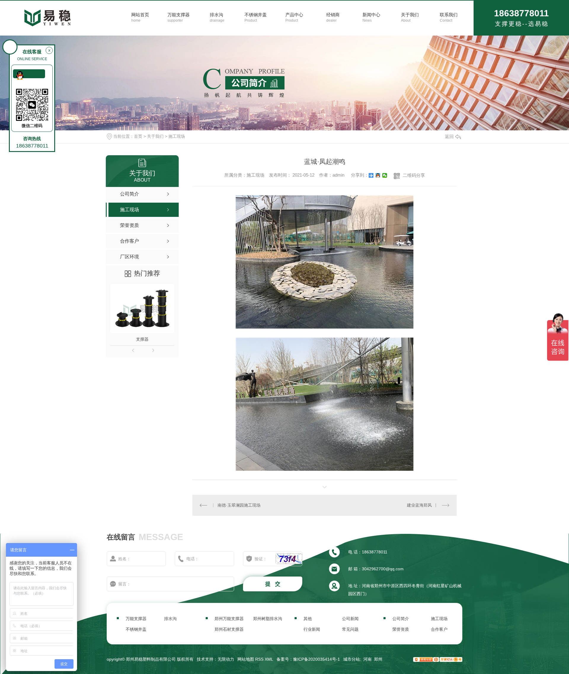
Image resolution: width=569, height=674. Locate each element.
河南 (367, 659)
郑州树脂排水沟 (267, 618)
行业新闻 (311, 629)
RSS (259, 659)
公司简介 (400, 618)
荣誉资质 (400, 629)
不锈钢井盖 (136, 629)
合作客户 (439, 629)
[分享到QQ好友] (378, 175)
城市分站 (351, 659)
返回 (449, 136)
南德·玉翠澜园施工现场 (239, 505)
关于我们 (155, 136)
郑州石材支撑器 (229, 629)
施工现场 (176, 136)
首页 (138, 136)
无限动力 (226, 659)
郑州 (378, 659)
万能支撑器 (136, 618)
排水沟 (170, 618)
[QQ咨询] (29, 73)
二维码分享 (414, 175)
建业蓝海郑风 (419, 505)
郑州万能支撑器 (229, 618)
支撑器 (142, 339)
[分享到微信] (384, 175)
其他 (307, 618)
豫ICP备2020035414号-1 (316, 659)
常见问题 (350, 629)
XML (269, 659)
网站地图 (245, 659)
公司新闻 (350, 618)
